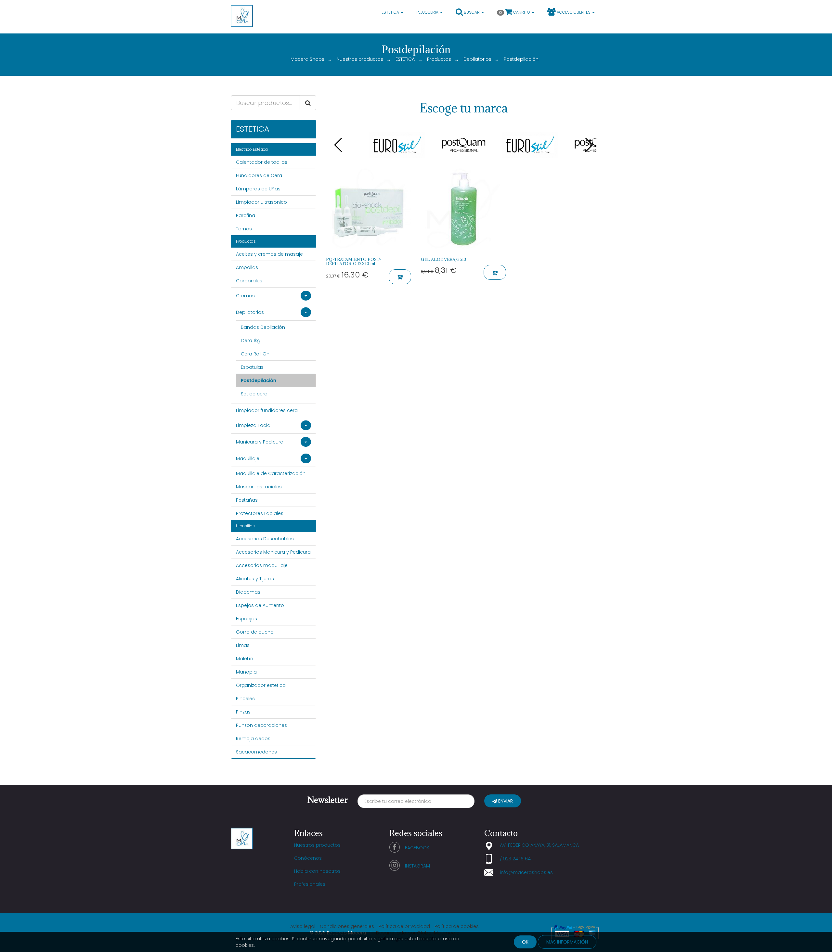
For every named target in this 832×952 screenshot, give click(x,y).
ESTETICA (405, 59)
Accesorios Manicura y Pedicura (273, 552)
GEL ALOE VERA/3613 (443, 259)
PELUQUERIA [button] (427, 12)
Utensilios (245, 526)
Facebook (417, 847)
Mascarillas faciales (259, 486)
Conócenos (308, 858)
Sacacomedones (256, 752)
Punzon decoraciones (261, 725)
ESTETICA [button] (391, 12)
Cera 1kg (250, 340)
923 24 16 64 (517, 859)
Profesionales (309, 884)
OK (525, 942)
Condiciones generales (347, 926)
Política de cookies (457, 926)
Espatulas (252, 367)
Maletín (244, 658)
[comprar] (400, 276)
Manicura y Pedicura (259, 442)
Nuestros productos (360, 59)
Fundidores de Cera (259, 175)
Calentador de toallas (261, 162)
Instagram (417, 866)
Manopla (246, 672)
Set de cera (254, 394)
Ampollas (247, 267)
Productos (439, 59)
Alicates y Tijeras (255, 578)
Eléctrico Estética (252, 149)
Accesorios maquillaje (262, 565)
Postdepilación (258, 380)
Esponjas (246, 618)
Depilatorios (477, 59)
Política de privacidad (404, 926)
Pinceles (245, 698)
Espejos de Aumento (260, 605)
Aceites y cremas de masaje (269, 254)
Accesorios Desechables (265, 538)
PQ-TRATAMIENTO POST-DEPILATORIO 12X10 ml (353, 261)
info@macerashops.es (526, 872)
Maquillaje (247, 458)
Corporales (249, 280)
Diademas (248, 592)
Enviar (505, 801)
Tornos (244, 228)
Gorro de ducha (255, 632)
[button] (469, 13)
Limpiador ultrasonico (261, 202)
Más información (567, 942)
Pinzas (243, 712)
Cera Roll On (255, 354)
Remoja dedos (253, 738)
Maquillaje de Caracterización (271, 473)
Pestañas (247, 500)
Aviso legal (302, 926)
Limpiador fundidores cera (267, 410)
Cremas (245, 295)
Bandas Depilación (263, 327)
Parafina (245, 215)
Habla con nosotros (317, 871)
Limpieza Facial (253, 425)
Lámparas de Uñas (258, 189)
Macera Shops (307, 59)
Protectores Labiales (259, 513)
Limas (243, 645)
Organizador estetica (261, 685)
